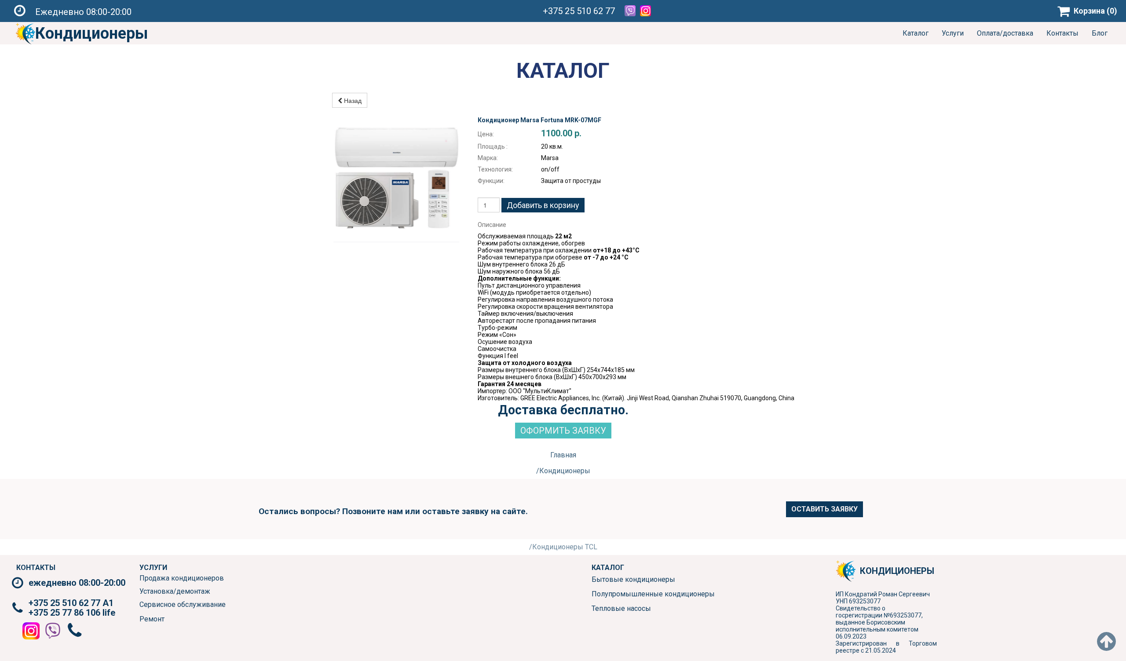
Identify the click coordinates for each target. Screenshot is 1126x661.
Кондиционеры (91, 33)
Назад (352, 100)
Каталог (916, 33)
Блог (1100, 33)
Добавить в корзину (543, 205)
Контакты (1062, 33)
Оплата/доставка (1005, 33)
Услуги (953, 33)
